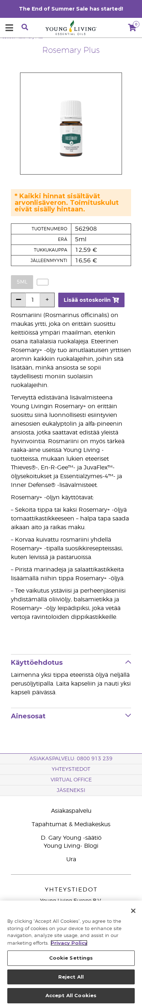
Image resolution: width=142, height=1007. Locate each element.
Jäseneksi (71, 790)
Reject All (71, 977)
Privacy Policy (69, 943)
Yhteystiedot (71, 769)
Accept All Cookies (71, 995)
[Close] (133, 911)
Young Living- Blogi (71, 846)
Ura (71, 859)
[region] (71, 954)
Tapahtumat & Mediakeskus (71, 824)
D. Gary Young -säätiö (71, 838)
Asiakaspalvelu (71, 811)
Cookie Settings (71, 958)
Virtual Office (71, 779)
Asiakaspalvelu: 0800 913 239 (71, 758)
